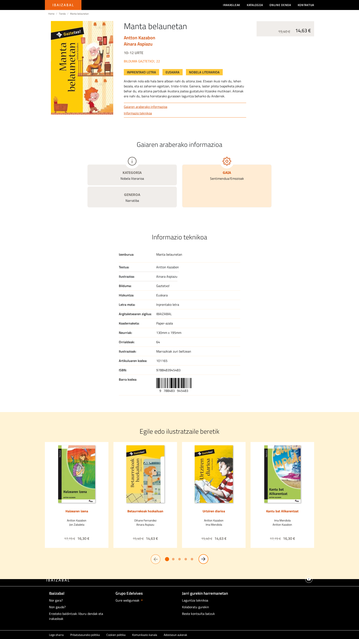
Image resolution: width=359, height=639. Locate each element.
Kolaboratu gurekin (195, 606)
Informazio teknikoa (138, 113)
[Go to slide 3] (179, 559)
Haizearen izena (76, 511)
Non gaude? (57, 606)
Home (51, 14)
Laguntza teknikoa (195, 600)
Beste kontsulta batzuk (198, 613)
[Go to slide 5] (192, 559)
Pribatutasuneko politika (85, 635)
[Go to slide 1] (167, 559)
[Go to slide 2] (173, 559)
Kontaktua (306, 5)
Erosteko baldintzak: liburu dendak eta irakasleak (76, 616)
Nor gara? (56, 600)
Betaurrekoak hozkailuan (145, 511)
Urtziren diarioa (214, 511)
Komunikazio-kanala (144, 635)
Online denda (280, 5)
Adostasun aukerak (175, 635)
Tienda (62, 14)
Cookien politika (115, 635)
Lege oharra (56, 635)
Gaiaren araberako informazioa (145, 106)
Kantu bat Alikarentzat (282, 511)
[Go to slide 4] (185, 559)
